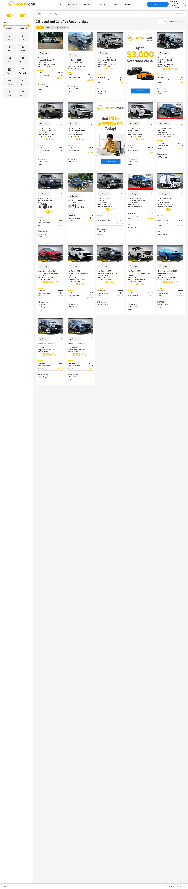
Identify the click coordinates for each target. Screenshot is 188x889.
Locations (158, 4)
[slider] (4, 25)
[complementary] (181, 882)
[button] (184, 4)
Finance (100, 4)
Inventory (71, 4)
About (127, 4)
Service (114, 4)
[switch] (9, 14)
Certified (9, 12)
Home (59, 4)
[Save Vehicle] (61, 53)
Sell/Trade (87, 4)
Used (23, 12)
